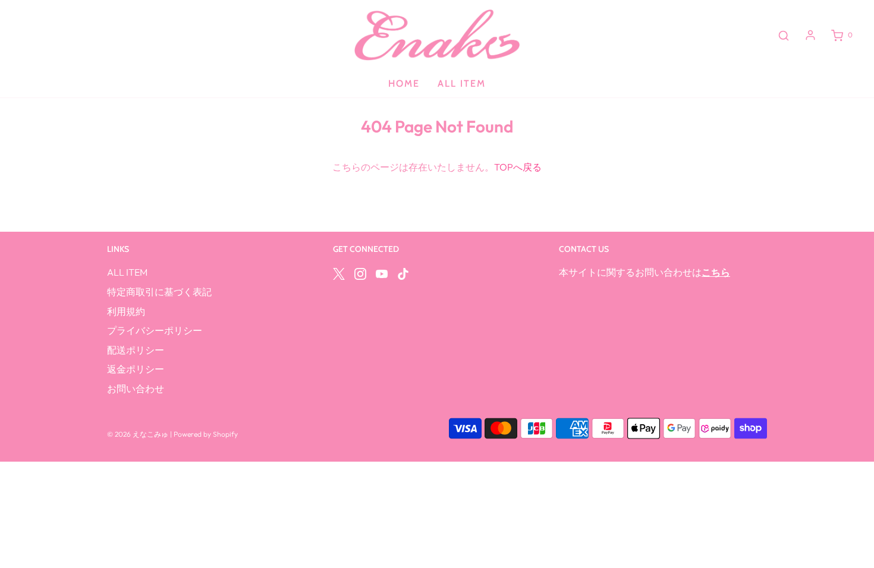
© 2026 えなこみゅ (137, 434)
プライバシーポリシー (154, 330)
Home (404, 83)
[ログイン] (810, 35)
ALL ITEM (462, 83)
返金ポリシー (135, 369)
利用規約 (126, 311)
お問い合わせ (135, 389)
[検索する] (783, 35)
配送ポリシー (135, 350)
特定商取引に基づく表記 (159, 292)
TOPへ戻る (518, 167)
